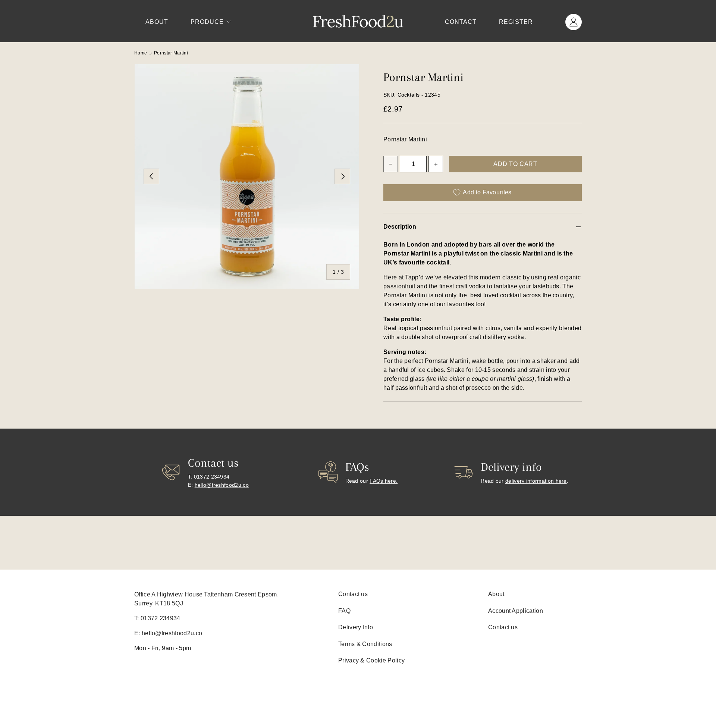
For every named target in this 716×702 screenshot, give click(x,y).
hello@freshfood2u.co (222, 485)
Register (516, 22)
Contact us (353, 594)
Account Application (515, 611)
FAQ (344, 611)
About (156, 22)
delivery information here (536, 481)
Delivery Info (355, 627)
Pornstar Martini (171, 53)
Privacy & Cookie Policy (371, 660)
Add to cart (515, 164)
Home (140, 53)
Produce (207, 22)
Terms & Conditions (365, 644)
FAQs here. (384, 481)
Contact (461, 22)
